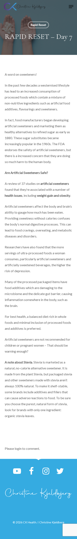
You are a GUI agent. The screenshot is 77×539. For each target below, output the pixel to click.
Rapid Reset (38, 25)
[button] (71, 7)
